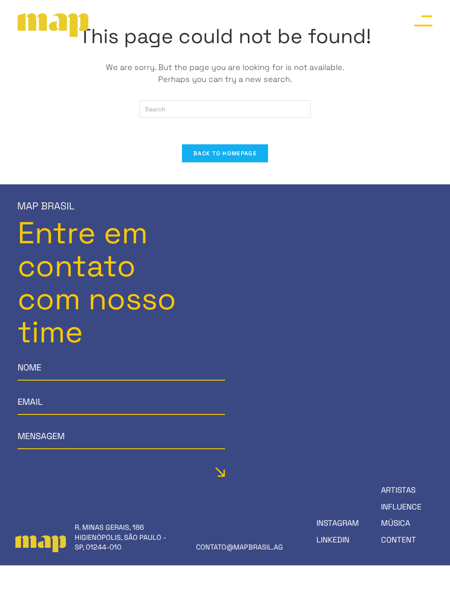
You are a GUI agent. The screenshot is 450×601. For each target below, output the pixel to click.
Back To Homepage (225, 153)
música (395, 523)
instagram (337, 523)
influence (401, 507)
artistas (398, 490)
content (398, 540)
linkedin (332, 540)
